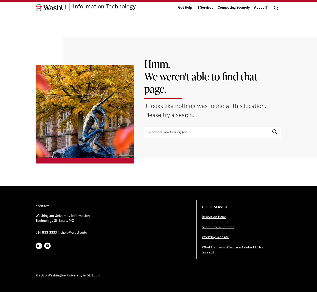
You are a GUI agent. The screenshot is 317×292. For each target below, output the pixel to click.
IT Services (204, 8)
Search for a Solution (218, 227)
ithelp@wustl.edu (73, 233)
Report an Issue (214, 217)
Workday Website (215, 237)
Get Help (185, 8)
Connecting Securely (234, 8)
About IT (261, 8)
